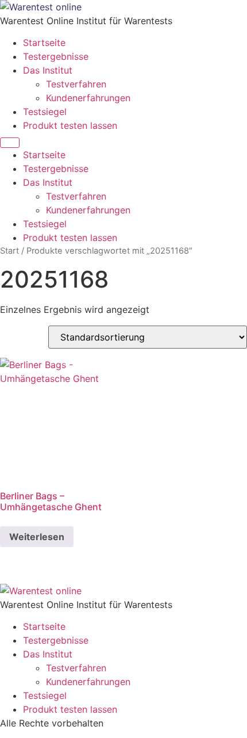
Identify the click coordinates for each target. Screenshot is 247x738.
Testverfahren (76, 84)
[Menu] (10, 142)
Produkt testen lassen (70, 125)
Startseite (44, 42)
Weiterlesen (36, 536)
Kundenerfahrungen (88, 98)
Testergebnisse (55, 56)
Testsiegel (45, 111)
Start (9, 251)
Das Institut (47, 70)
